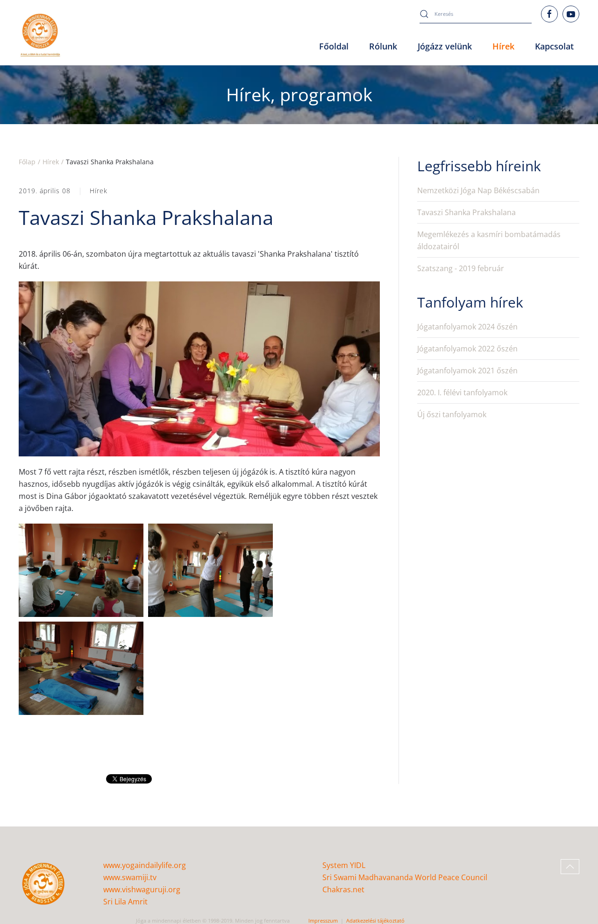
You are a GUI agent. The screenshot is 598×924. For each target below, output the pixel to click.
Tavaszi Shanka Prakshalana (466, 212)
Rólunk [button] (383, 46)
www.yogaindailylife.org (144, 865)
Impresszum (323, 920)
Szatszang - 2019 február (460, 268)
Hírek (98, 190)
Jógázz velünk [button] (445, 46)
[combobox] (476, 14)
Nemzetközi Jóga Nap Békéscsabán (478, 190)
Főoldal (334, 46)
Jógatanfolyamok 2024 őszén (467, 327)
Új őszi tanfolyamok (451, 414)
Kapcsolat (554, 46)
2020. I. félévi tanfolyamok (462, 392)
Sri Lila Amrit (125, 901)
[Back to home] (40, 35)
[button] (570, 866)
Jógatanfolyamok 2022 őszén (467, 348)
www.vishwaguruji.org (141, 889)
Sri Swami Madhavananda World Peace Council (404, 877)
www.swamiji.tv (130, 877)
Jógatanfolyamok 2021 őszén (467, 370)
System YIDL (343, 865)
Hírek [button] (503, 46)
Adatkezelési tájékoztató (375, 920)
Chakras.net (343, 889)
